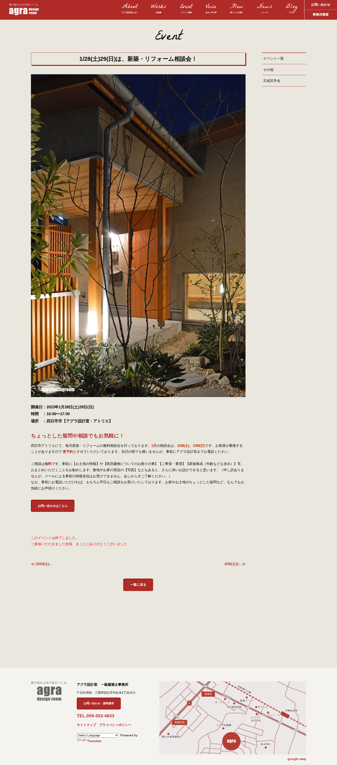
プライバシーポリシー (115, 725)
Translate (94, 741)
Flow (236, 9)
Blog (291, 9)
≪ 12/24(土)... (41, 564)
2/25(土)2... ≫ (235, 564)
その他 (268, 70)
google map (296, 759)
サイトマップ (86, 725)
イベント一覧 (273, 58)
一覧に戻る (138, 584)
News (264, 9)
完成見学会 (271, 81)
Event (186, 9)
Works (158, 9)
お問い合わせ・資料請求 (99, 703)
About (129, 9)
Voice (211, 9)
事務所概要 (321, 14)
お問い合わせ (320, 4)
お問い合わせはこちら (53, 506)
